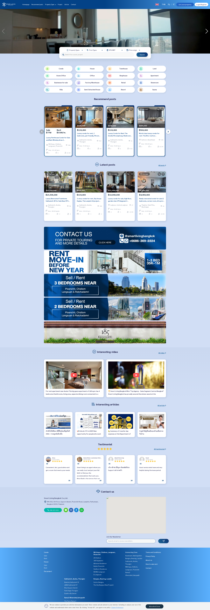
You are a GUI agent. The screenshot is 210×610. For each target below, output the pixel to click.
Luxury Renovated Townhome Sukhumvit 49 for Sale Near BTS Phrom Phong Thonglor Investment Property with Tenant (58, 200)
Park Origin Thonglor (71, 591)
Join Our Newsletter (113, 537)
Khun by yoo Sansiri (71, 588)
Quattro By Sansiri (70, 593)
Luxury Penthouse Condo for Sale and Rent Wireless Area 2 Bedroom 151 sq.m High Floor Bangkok (58, 139)
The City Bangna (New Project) (104, 585)
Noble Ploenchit (99, 566)
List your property (185, 4)
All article (161, 405)
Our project (48, 571)
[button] (207, 31)
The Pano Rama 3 (70, 601)
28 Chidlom (97, 558)
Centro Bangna (99, 582)
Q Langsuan (98, 574)
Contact (73, 4)
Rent (45, 558)
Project (60, 4)
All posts (161, 165)
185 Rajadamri (98, 560)
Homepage (25, 4)
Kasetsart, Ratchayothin (133, 556)
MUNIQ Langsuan (99, 572)
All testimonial (159, 449)
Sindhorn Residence (100, 569)
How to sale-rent (152, 564)
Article (67, 4)
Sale (45, 556)
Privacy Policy (150, 556)
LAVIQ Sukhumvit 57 (70, 585)
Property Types (50, 4)
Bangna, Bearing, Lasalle (103, 579)
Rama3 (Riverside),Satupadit (74, 598)
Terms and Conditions (153, 552)
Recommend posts (37, 4)
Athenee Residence (100, 563)
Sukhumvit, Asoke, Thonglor (74, 579)
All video (161, 353)
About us (149, 560)
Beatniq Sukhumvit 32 (71, 582)
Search (142, 55)
